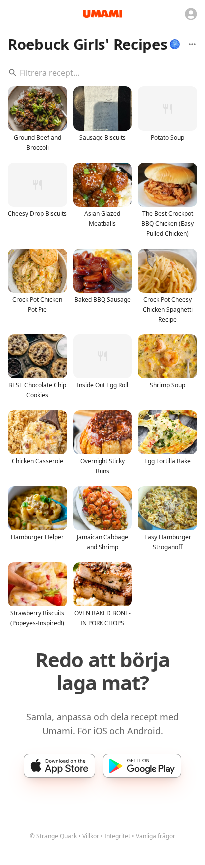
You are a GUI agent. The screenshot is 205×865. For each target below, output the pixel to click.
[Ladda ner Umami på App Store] (59, 766)
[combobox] (102, 73)
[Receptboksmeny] (192, 44)
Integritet (117, 836)
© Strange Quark (53, 836)
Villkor (90, 836)
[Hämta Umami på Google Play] (142, 766)
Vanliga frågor (155, 836)
